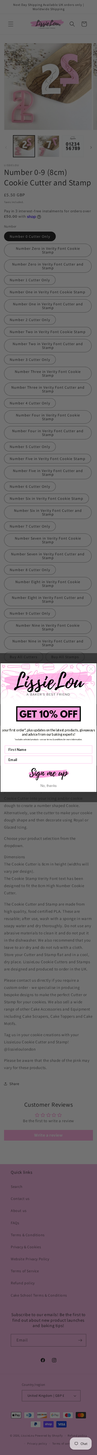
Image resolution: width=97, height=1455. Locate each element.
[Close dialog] (91, 669)
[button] (48, 774)
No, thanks (48, 785)
